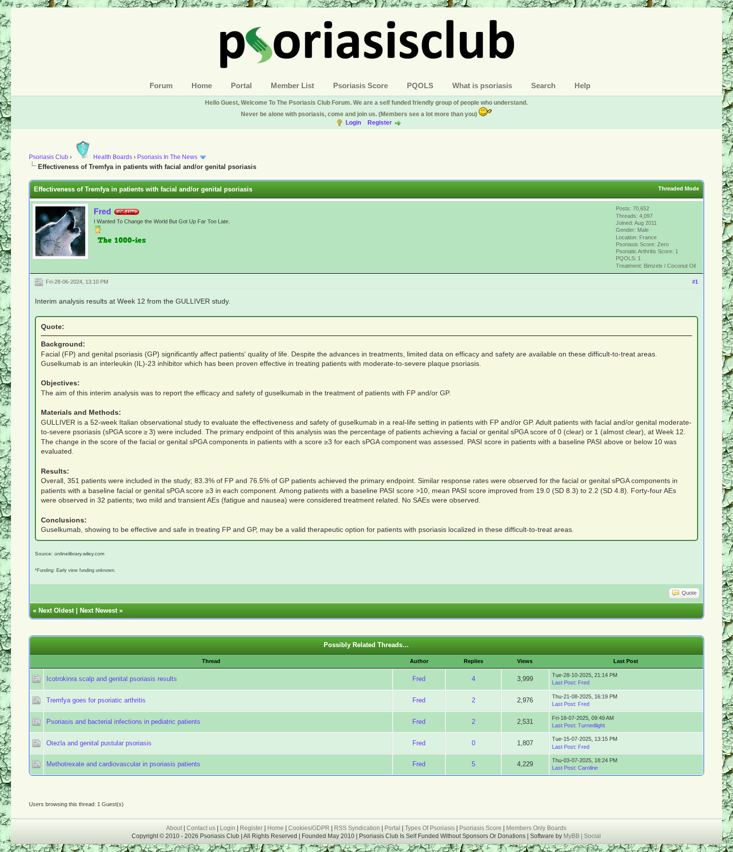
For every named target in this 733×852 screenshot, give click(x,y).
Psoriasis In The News (167, 157)
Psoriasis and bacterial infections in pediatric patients (123, 721)
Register (379, 122)
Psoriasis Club (48, 157)
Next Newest (98, 610)
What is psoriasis (482, 85)
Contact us (200, 828)
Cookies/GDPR (309, 828)
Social (592, 836)
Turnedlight (591, 725)
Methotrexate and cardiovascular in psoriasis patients (123, 764)
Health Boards (112, 157)
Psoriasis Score (360, 85)
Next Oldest (56, 610)
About (174, 828)
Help (582, 85)
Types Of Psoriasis (430, 828)
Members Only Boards (536, 828)
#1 (695, 282)
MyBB (572, 836)
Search (543, 85)
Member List (292, 85)
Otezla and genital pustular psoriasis (99, 743)
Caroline (588, 768)
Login (353, 122)
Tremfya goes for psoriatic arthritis (96, 700)
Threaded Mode (678, 188)
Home (201, 85)
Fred (102, 211)
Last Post (563, 682)
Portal (241, 85)
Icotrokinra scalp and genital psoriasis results (111, 678)
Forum (161, 85)
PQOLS (420, 85)
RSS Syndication (357, 828)
